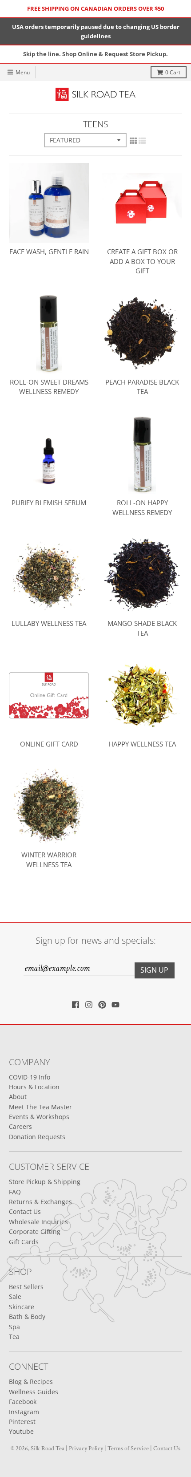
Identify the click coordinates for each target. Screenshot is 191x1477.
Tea (14, 1336)
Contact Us (25, 1211)
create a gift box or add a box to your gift (142, 261)
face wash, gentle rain (49, 251)
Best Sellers (26, 1286)
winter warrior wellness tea (48, 859)
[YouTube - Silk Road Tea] (115, 1005)
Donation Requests (37, 1136)
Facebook (22, 1401)
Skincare (21, 1307)
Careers (20, 1126)
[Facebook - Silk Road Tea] (76, 1005)
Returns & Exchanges (40, 1201)
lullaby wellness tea (49, 623)
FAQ (15, 1192)
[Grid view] (133, 141)
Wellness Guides (33, 1392)
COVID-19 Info (29, 1077)
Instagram (24, 1412)
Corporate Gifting (34, 1231)
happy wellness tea (142, 743)
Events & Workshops (39, 1116)
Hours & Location (34, 1087)
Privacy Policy (86, 1449)
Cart (172, 72)
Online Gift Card (49, 743)
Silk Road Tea (47, 1449)
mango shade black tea (142, 628)
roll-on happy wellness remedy (142, 507)
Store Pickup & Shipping (44, 1181)
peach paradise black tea (142, 386)
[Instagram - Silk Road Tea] (89, 1005)
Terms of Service (128, 1449)
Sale (15, 1296)
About (18, 1096)
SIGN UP (154, 970)
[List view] (142, 141)
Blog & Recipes (31, 1381)
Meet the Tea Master (40, 1107)
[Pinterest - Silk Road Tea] (102, 1005)
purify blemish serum (49, 502)
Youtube (21, 1431)
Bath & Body (27, 1316)
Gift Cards (24, 1242)
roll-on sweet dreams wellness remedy (49, 386)
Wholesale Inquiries (38, 1221)
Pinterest (22, 1421)
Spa (14, 1327)
